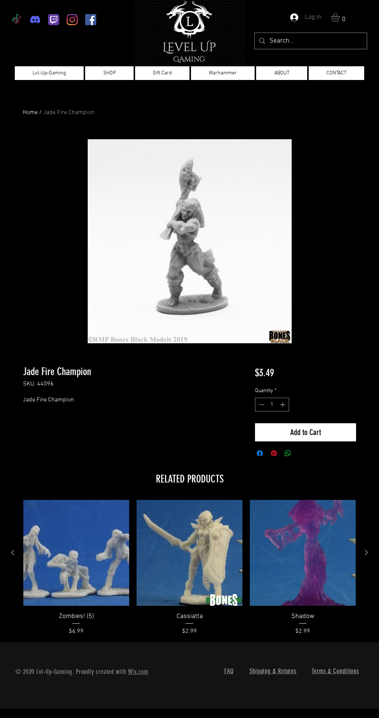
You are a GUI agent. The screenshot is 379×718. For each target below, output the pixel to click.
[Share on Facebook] (259, 453)
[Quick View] (76, 553)
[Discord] (35, 19)
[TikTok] (16, 19)
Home (30, 112)
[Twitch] (53, 19)
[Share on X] (302, 453)
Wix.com (138, 672)
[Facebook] (90, 19)
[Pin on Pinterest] (273, 453)
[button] (340, 17)
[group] (189, 568)
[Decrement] (260, 404)
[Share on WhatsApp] (288, 453)
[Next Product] (366, 552)
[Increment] (283, 404)
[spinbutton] (272, 404)
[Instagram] (72, 19)
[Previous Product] (12, 552)
